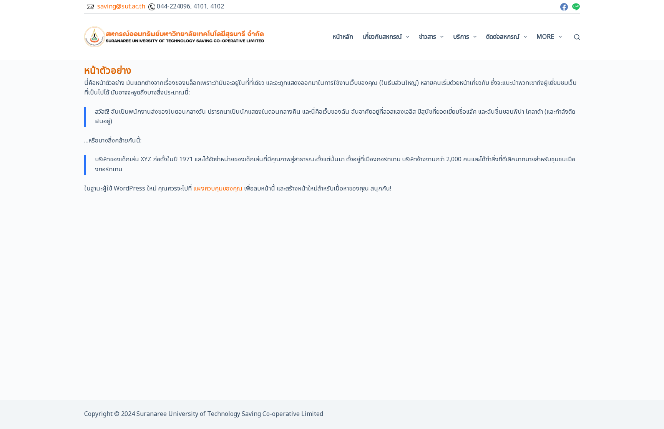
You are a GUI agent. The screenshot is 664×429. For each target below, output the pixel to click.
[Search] (577, 37)
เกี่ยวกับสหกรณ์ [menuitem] (382, 36)
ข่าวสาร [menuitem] (427, 36)
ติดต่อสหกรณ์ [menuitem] (503, 36)
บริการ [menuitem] (461, 36)
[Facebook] (564, 7)
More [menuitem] (545, 36)
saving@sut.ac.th (121, 6)
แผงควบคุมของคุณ (217, 188)
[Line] (576, 7)
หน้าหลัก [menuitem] (342, 36)
